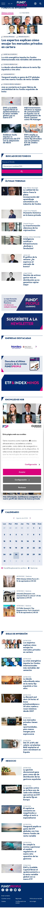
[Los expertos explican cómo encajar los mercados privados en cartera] (22, 25)
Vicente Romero (28, 224)
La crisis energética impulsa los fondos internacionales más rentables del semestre (21, 58)
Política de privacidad (36, 898)
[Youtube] (15, 890)
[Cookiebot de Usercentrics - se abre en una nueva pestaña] (31, 426)
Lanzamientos (8, 74)
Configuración (31, 464)
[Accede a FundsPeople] (35, 4)
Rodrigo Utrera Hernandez (31, 237)
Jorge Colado (27, 273)
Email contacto (5, 896)
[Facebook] (2, 890)
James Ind (26, 255)
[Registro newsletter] (22, 321)
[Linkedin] (11, 890)
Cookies (3, 901)
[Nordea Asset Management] (16, 347)
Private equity (23, 36)
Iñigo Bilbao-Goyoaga (30, 188)
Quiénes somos (5, 898)
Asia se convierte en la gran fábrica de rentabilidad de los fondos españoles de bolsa (19, 89)
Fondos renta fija (10, 64)
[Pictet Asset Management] (28, 347)
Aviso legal (33, 901)
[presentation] (36, 347)
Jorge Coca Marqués (30, 211)
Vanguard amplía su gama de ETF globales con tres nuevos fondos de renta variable (20, 78)
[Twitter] (7, 890)
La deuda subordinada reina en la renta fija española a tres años (20, 68)
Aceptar (22, 472)
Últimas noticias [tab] (7, 13)
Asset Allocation (9, 54)
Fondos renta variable (11, 84)
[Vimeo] (19, 890)
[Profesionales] (22, 383)
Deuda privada (8, 36)
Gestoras (29, 576)
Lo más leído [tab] (24, 13)
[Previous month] (13, 518)
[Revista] (22, 364)
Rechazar (22, 487)
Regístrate (18, 898)
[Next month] (30, 518)
